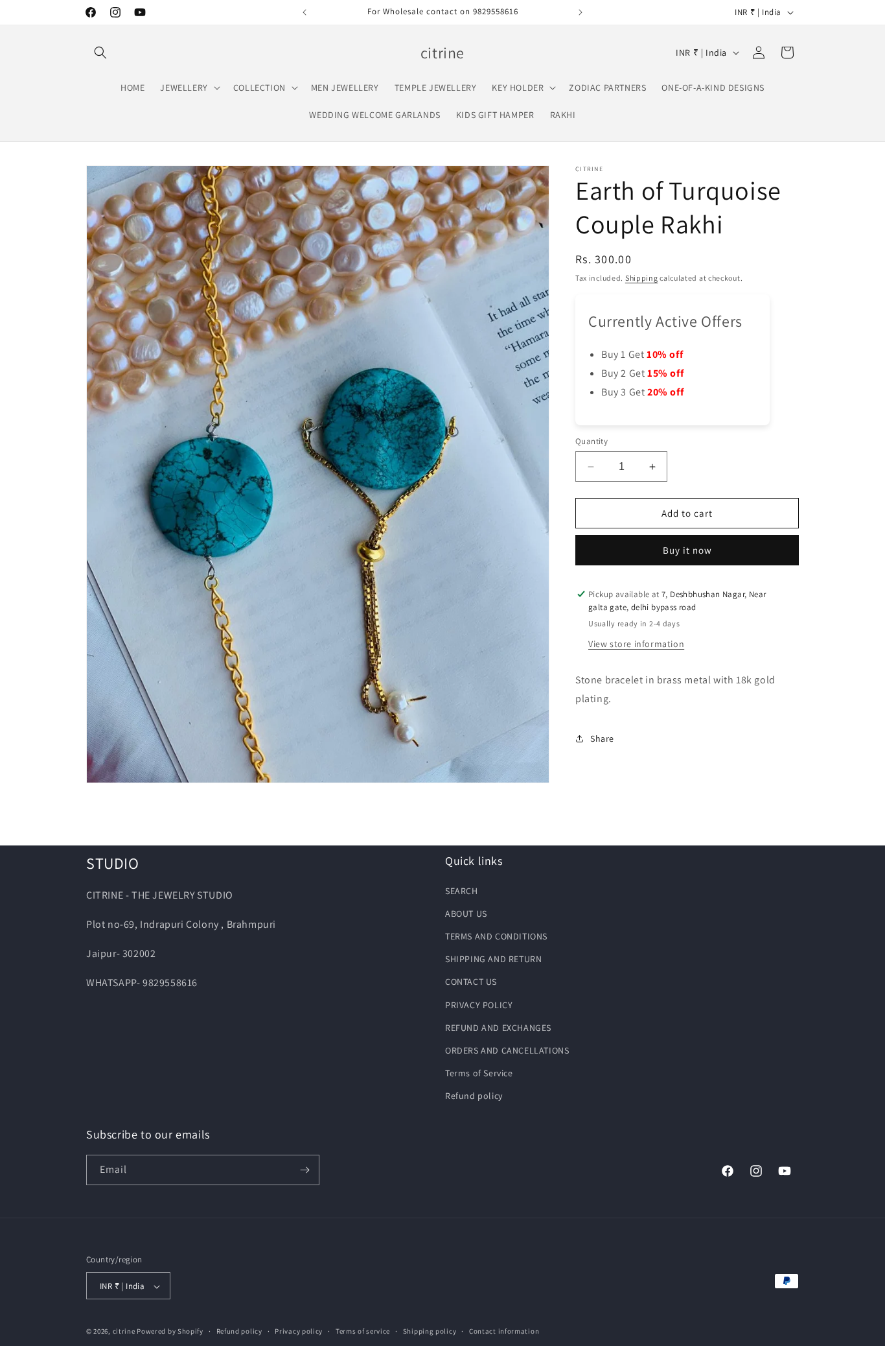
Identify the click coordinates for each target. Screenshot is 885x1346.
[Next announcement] (580, 12)
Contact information (504, 1331)
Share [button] (602, 738)
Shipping (641, 278)
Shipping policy (430, 1331)
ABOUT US (466, 913)
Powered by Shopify (170, 1331)
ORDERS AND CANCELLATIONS (507, 1050)
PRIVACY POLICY (478, 1004)
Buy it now (687, 550)
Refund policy (474, 1096)
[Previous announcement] (304, 12)
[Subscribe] (304, 1170)
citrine (124, 1331)
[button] (100, 52)
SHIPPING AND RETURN (493, 958)
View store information (636, 644)
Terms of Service (479, 1072)
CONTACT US (471, 981)
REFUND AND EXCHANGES (498, 1027)
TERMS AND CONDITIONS (496, 935)
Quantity (591, 441)
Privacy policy (299, 1331)
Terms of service (363, 1331)
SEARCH (461, 890)
